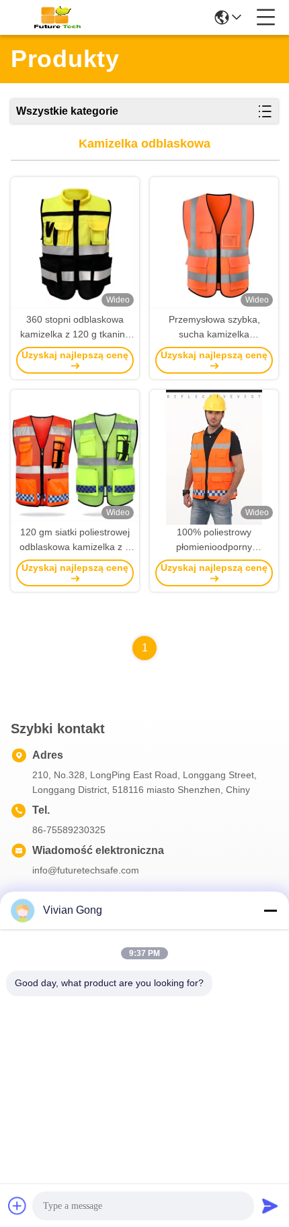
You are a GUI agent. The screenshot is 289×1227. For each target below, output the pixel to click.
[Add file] (17, 1205)
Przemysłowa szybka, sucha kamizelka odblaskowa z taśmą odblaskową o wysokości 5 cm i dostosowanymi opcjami (214, 327)
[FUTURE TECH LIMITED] (55, 17)
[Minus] (270, 910)
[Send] (270, 1205)
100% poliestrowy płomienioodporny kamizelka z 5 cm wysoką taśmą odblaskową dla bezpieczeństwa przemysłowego (214, 540)
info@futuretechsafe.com (85, 870)
